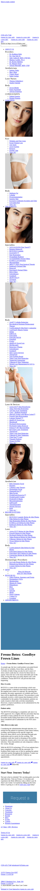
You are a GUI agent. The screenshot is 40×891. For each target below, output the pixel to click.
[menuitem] (22, 73)
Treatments (8, 812)
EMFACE (12, 334)
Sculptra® (12, 276)
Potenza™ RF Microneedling (19, 428)
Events (11, 589)
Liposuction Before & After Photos (21, 555)
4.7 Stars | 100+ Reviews (9, 827)
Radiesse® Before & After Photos (20, 525)
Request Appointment (12, 823)
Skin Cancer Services (16, 353)
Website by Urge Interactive (17, 889)
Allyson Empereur (15, 91)
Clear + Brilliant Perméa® (18, 412)
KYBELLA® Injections (17, 260)
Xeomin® (12, 279)
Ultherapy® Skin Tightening (19, 362)
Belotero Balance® (15, 249)
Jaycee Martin (14, 88)
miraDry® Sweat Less (16, 343)
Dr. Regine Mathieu (16, 62)
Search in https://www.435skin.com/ (13, 43)
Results (7, 816)
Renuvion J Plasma (15, 347)
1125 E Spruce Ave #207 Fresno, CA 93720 (9, 873)
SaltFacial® (13, 503)
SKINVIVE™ (14, 278)
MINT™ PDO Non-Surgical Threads (22, 264)
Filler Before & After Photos (18, 519)
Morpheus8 (13, 422)
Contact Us (13, 596)
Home (3, 663)
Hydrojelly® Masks (16, 499)
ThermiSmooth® (15, 505)
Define (11, 332)
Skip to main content (8, 2)
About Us (8, 808)
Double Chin (13, 150)
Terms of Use (5, 833)
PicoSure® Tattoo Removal (18, 426)
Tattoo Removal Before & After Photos (22, 537)
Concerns (8, 810)
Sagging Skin (13, 199)
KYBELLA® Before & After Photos (21, 523)
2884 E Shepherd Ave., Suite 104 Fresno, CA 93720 (12, 882)
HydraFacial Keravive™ (17, 495)
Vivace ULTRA (14, 441)
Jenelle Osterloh (14, 83)
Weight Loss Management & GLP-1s (21, 364)
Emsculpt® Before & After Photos (21, 551)
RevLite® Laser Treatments (18, 429)
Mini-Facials (13, 493)
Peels (11, 508)
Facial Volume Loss (16, 143)
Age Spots (12, 145)
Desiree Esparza (14, 98)
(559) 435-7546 (6, 35)
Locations (12, 598)
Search (24, 45)
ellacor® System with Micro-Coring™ (22, 414)
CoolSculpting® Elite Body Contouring (22, 328)
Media (11, 592)
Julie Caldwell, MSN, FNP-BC (20, 58)
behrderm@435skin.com (20, 865)
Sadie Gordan (14, 76)
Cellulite (12, 195)
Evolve (11, 341)
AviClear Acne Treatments (18, 410)
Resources (8, 814)
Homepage (8, 806)
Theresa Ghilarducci (16, 81)
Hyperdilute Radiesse (16, 257)
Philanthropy (13, 585)
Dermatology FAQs (16, 579)
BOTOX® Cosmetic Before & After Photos (24, 517)
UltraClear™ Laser (15, 437)
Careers (7, 821)
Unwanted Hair (14, 203)
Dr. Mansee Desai (15, 64)
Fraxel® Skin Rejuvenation (18, 416)
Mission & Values (15, 583)
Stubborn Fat (13, 193)
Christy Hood (14, 74)
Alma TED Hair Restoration (18, 409)
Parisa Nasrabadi (15, 90)
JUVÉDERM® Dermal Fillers (19, 259)
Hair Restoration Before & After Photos (22, 521)
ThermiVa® (13, 354)
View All (12, 152)
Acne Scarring (14, 147)
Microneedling (14, 262)
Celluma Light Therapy (17, 487)
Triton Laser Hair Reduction (18, 358)
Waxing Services (15, 506)
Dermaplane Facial (15, 489)
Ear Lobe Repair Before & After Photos (22, 562)
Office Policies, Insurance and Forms (21, 577)
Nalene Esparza (14, 96)
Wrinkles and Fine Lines (17, 141)
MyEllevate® (13, 345)
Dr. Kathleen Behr (15, 54)
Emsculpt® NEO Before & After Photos (23, 553)
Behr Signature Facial (16, 484)
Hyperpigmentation (15, 197)
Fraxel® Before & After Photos (20, 533)
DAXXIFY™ (14, 253)
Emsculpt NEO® (15, 337)
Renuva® (12, 268)
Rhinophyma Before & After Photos (21, 564)
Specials (12, 590)
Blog (11, 587)
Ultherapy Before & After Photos (20, 539)
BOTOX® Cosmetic (16, 251)
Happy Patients (14, 594)
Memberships (13, 581)
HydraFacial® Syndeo (17, 497)
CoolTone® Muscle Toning (18, 330)
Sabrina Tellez (14, 70)
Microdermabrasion (16, 501)
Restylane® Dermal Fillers (18, 270)
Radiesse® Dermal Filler (17, 266)
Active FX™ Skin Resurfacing (19, 407)
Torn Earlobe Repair (16, 356)
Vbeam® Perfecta (15, 439)
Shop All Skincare (24, 571)
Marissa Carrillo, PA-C (17, 60)
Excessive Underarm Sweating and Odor (23, 201)
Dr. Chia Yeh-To (14, 56)
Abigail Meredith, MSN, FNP (19, 65)
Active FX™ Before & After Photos (21, 531)
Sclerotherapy (14, 274)
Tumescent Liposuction (17, 360)
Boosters (12, 485)
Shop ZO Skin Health (24, 573)
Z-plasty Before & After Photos (20, 566)
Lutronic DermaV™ (16, 418)
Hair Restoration (14, 255)
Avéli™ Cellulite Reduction (18, 322)
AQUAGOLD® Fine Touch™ (20, 247)
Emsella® (12, 339)
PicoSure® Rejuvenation (17, 424)
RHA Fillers (13, 272)
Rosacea (12, 148)
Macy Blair (13, 72)
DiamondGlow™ (15, 491)
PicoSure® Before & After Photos (20, 535)
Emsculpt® (13, 335)
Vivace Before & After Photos (19, 541)
